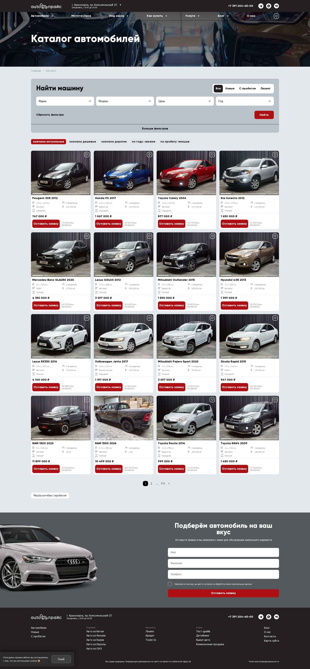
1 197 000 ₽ (103, 379)
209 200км (134, 288)
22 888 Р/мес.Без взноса (130, 387)
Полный (228, 211)
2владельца (72, 203)
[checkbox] (170, 584)
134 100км (134, 370)
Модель (103, 101)
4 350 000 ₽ (41, 298)
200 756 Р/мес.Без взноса (131, 469)
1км (131, 452)
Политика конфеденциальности (264, 661)
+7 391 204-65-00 (240, 6)
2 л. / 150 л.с (230, 284)
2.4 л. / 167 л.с (168, 203)
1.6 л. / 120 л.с (42, 203)
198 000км (259, 452)
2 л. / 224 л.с (42, 284)
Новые (230, 88)
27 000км (70, 288)
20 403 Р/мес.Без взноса (130, 224)
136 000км (71, 370)
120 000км (71, 207)
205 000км (197, 452)
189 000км (197, 288)
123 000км (259, 207)
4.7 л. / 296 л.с (105, 284)
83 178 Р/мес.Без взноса (68, 305)
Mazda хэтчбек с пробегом (50, 495)
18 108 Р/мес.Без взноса (256, 387)
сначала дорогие (114, 141)
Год (220, 101)
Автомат (40, 207)
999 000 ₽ (165, 461)
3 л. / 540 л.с (42, 448)
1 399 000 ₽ (229, 298)
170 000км (259, 370)
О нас (251, 15)
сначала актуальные (48, 141)
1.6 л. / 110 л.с (105, 366)
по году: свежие (143, 141)
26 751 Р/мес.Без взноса (256, 305)
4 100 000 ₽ (40, 379)
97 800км (196, 370)
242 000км (259, 288)
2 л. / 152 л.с (230, 448)
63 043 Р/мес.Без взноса (130, 305)
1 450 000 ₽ (229, 461)
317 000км (197, 207)
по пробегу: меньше (175, 141)
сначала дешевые (82, 141)
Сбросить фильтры (50, 114)
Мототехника (81, 15)
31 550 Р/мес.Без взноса (256, 224)
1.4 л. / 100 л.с (105, 203)
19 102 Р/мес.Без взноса (193, 469)
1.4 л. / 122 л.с (231, 366)
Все (218, 88)
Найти (264, 115)
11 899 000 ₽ (41, 461)
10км (68, 452)
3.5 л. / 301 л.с (42, 366)
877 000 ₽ (165, 216)
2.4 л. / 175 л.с (231, 203)
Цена (162, 101)
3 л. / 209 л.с (167, 366)
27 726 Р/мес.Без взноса (256, 469)
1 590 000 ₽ (166, 298)
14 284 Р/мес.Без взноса (68, 224)
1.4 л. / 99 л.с (168, 448)
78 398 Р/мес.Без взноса (68, 387)
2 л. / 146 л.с (167, 284)
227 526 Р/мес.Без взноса (68, 469)
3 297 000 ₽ (103, 298)
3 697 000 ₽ (166, 379)
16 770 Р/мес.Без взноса (193, 224)
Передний (40, 211)
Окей (61, 659)
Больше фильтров (155, 128)
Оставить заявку (46, 223)
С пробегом (247, 88)
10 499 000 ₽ (104, 461)
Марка (42, 101)
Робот (39, 288)
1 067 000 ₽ (103, 216)
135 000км (134, 207)
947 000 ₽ (228, 379)
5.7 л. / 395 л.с (105, 448)
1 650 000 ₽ (229, 216)
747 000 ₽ (39, 216)
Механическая (105, 370)
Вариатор (103, 207)
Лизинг (265, 88)
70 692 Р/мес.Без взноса (193, 387)
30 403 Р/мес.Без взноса (193, 305)
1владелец (134, 203)
